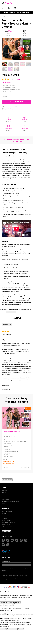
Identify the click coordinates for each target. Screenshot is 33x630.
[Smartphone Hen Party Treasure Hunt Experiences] (16, 68)
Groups (3, 495)
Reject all (11, 602)
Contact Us (4, 518)
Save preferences (12, 629)
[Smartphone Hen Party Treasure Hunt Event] (29, 63)
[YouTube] (12, 540)
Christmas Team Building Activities (10, 501)
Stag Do (4, 492)
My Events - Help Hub (7, 527)
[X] (7, 540)
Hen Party (10, 3)
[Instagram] (25, 540)
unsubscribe (26, 568)
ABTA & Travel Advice (7, 511)
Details (6, 467)
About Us (4, 514)
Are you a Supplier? (6, 520)
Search (3, 503)
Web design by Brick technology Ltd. (10, 578)
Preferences (4, 602)
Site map (4, 529)
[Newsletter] (3, 544)
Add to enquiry (25, 467)
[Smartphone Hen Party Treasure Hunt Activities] (10, 63)
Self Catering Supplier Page (8, 522)
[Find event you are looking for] (2, 8)
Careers (4, 516)
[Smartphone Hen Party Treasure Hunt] (4, 63)
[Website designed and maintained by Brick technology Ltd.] (4, 579)
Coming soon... (5, 499)
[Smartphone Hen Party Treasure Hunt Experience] (10, 68)
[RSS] (7, 544)
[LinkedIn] (16, 540)
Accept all (18, 602)
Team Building (5, 497)
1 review (18, 79)
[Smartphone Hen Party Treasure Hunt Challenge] (23, 63)
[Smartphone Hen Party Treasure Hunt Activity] (16, 63)
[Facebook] (3, 540)
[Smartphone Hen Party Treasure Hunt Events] (4, 68)
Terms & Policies (6, 524)
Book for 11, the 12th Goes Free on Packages (16, 12)
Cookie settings (11, 312)
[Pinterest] (21, 540)
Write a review (7, 324)
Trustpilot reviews (7, 479)
